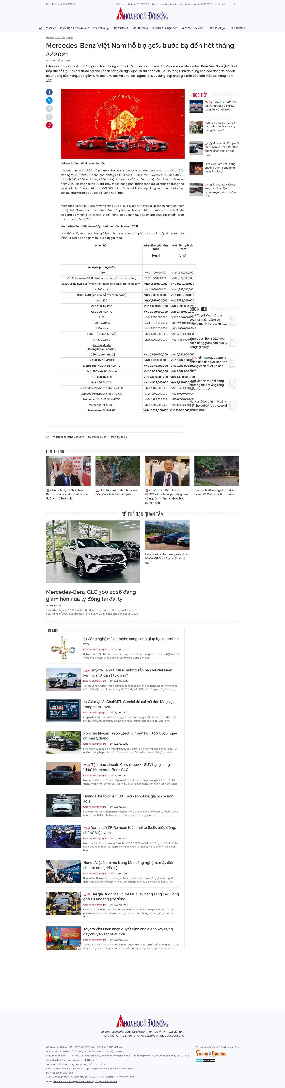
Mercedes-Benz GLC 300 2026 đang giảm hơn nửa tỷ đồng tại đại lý (208, 343)
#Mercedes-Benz (97, 437)
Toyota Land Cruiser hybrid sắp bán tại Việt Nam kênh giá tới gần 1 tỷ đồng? (127, 672)
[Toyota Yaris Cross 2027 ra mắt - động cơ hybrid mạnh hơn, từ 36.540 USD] (196, 189)
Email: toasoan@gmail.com (167, 4)
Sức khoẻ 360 (218, 28)
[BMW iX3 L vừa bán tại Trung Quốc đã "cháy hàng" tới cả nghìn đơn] (196, 106)
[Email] (49, 108)
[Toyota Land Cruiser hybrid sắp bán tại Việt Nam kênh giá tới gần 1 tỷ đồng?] (63, 679)
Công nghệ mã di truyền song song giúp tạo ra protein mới (131, 641)
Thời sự (51, 28)
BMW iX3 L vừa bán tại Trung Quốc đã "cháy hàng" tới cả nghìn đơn (221, 105)
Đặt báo (120, 4)
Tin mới (52, 630)
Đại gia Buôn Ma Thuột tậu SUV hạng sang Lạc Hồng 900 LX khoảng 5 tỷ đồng (131, 896)
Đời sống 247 (101, 28)
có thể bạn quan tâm (142, 514)
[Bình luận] (49, 125)
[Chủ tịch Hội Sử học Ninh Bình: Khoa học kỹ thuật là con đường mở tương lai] (68, 471)
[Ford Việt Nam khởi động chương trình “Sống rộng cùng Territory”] (196, 168)
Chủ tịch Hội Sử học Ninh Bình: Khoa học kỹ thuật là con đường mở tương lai (67, 494)
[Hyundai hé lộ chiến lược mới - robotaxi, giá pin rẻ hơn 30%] (63, 805)
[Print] (49, 117)
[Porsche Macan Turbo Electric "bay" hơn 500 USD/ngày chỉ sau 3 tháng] (63, 742)
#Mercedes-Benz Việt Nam (68, 437)
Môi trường (140, 28)
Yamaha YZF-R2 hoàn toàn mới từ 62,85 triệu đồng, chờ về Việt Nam (129, 830)
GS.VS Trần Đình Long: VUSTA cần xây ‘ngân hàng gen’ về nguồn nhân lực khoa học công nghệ (167, 496)
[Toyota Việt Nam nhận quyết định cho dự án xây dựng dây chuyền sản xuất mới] (63, 938)
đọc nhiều (198, 309)
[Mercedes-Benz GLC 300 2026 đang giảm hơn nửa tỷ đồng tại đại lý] (93, 551)
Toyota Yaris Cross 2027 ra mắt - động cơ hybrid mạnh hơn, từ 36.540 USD (221, 190)
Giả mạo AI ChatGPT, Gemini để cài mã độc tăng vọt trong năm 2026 (128, 704)
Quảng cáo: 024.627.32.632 (199, 4)
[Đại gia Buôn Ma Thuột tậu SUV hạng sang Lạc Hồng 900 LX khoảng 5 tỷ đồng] (63, 903)
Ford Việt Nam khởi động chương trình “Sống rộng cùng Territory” (220, 167)
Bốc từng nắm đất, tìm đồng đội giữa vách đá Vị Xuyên (117, 492)
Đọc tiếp (200, 95)
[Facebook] (49, 92)
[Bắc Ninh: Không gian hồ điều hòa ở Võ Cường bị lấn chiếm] (216, 471)
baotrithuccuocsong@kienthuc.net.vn (73, 1081)
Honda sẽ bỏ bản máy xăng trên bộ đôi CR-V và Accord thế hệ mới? (208, 405)
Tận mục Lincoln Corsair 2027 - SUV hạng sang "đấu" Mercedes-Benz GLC (126, 767)
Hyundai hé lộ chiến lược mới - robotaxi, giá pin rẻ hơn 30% (128, 798)
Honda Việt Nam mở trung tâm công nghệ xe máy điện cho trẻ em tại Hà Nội (128, 865)
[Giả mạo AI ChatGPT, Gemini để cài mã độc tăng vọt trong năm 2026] (63, 710)
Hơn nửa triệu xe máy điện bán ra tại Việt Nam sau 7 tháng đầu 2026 (221, 126)
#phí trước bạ (119, 437)
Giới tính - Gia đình (193, 28)
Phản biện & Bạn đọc (165, 28)
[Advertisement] (142, 976)
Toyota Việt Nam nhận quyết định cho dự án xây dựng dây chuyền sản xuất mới (128, 931)
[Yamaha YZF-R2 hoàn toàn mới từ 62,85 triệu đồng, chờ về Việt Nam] (63, 836)
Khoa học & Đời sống (142, 13)
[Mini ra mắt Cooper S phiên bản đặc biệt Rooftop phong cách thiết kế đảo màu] (196, 148)
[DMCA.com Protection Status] (206, 1060)
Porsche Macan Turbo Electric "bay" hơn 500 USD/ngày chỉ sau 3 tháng (130, 735)
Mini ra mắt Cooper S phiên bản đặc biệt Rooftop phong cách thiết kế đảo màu (222, 149)
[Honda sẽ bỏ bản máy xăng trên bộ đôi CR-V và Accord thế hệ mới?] (167, 535)
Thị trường (121, 28)
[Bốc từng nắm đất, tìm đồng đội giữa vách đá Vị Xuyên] (117, 471)
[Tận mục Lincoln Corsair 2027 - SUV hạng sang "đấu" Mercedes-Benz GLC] (63, 773)
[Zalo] (49, 100)
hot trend (55, 451)
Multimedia (238, 28)
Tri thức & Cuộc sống (211, 1053)
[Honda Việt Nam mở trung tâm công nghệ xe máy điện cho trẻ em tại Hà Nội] (63, 871)
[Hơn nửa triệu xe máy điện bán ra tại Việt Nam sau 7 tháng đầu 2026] (196, 127)
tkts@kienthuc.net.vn (106, 1081)
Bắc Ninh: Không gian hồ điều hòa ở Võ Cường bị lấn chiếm (214, 492)
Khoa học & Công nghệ (74, 28)
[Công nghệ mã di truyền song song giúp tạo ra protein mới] (63, 647)
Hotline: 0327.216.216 (138, 4)
